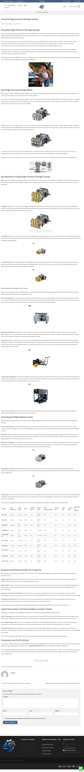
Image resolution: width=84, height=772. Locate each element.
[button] (64, 6)
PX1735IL (4, 515)
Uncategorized (16, 666)
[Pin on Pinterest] (43, 660)
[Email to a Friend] (40, 660)
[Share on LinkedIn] (46, 660)
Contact (7, 7)
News (25, 5)
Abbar (19, 23)
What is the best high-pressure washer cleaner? (17, 683)
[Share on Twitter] (38, 660)
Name (5, 710)
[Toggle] (60, 744)
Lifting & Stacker (46, 750)
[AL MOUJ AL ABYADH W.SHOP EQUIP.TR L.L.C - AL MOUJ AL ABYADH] (42, 6)
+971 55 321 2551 (70, 748)
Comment (6, 696)
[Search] (4, 5)
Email (31, 710)
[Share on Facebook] (35, 660)
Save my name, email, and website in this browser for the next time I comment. (25, 718)
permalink (29, 666)
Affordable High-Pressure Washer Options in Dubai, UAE (62, 683)
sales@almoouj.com (70, 750)
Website (57, 710)
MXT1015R (5, 545)
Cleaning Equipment (47, 744)
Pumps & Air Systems (48, 747)
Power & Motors (46, 753)
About (20, 5)
